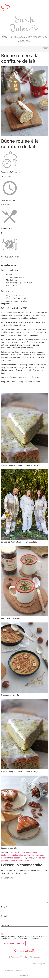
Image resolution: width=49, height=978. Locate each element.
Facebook (15, 957)
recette (13, 860)
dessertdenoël (20, 858)
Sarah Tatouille (24, 23)
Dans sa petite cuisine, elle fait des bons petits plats (24, 39)
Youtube (25, 957)
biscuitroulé (14, 852)
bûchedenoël (31, 852)
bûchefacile (6, 855)
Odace (29, 976)
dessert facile (7, 858)
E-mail (4, 916)
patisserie (5, 860)
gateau (30, 858)
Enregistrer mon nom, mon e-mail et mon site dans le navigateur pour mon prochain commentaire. (24, 937)
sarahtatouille (23, 860)
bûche (22, 852)
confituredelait (30, 855)
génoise (37, 858)
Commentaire (7, 878)
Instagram (36, 957)
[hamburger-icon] (45, 49)
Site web (5, 925)
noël (44, 858)
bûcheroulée (17, 855)
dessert (40, 855)
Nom (4, 907)
